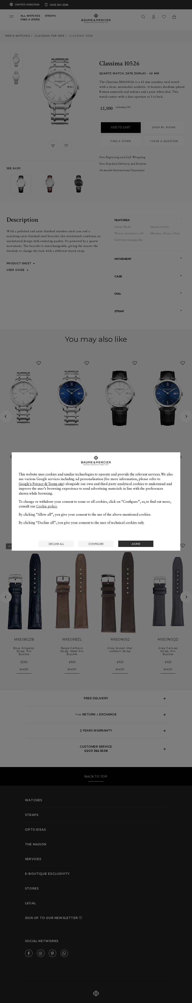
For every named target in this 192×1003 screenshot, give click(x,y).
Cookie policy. (46, 506)
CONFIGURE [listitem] (96, 544)
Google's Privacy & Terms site (41, 484)
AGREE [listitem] (136, 544)
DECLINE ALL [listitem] (56, 544)
